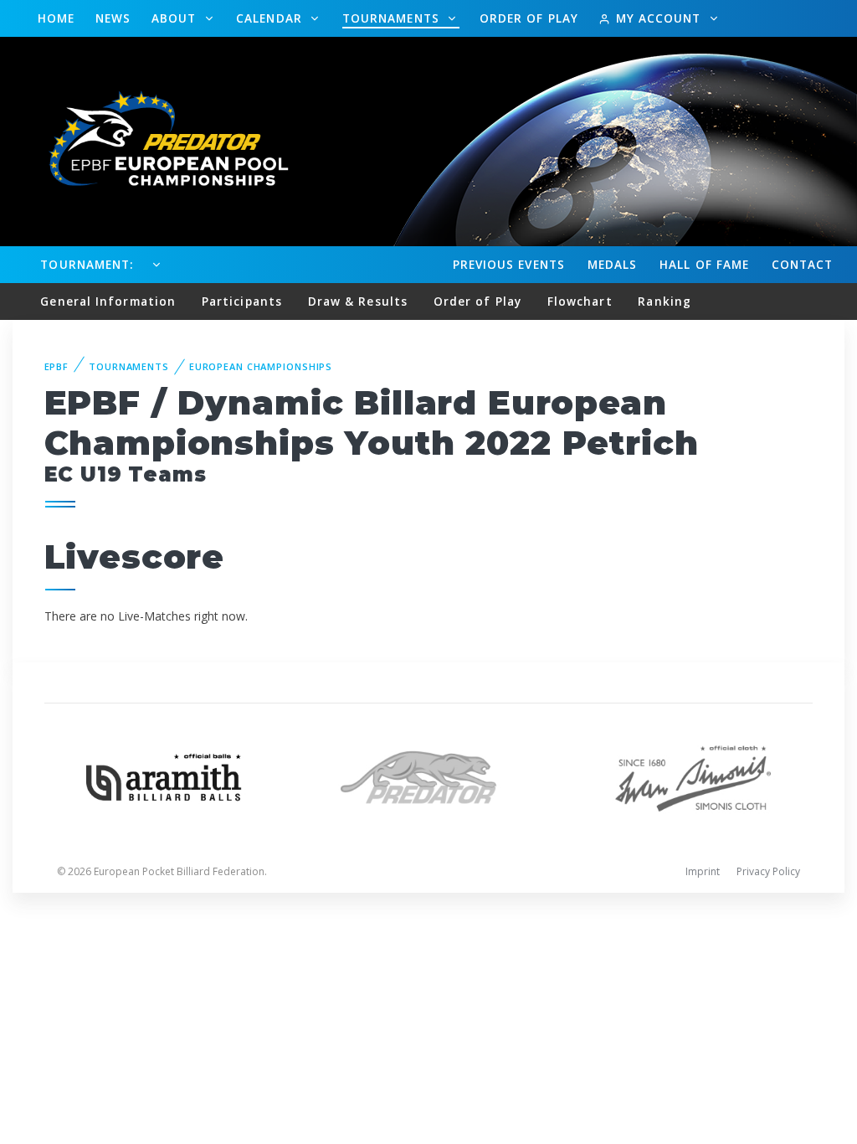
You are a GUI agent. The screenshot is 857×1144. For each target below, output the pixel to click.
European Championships (260, 366)
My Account (658, 18)
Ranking (664, 301)
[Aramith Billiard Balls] (164, 776)
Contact (803, 264)
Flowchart (580, 301)
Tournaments (393, 18)
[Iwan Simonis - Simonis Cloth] (693, 776)
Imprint (702, 871)
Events (509, 264)
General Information (108, 301)
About (176, 18)
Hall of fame (704, 264)
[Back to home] (159, 140)
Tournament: (86, 264)
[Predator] (428, 776)
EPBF (56, 366)
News (113, 18)
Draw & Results (358, 301)
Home (56, 18)
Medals (613, 264)
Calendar (271, 18)
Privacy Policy (768, 871)
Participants (242, 301)
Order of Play (529, 18)
